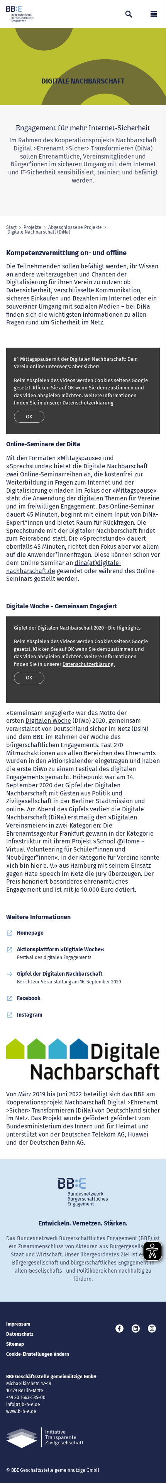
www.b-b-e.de (21, 1411)
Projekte (32, 227)
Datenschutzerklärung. (89, 403)
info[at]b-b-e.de (23, 1404)
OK (29, 417)
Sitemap (15, 1344)
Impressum (18, 1324)
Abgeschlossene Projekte (75, 227)
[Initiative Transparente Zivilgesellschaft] (44, 1438)
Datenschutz (20, 1334)
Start (11, 227)
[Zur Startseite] (20, 14)
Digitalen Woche (48, 720)
